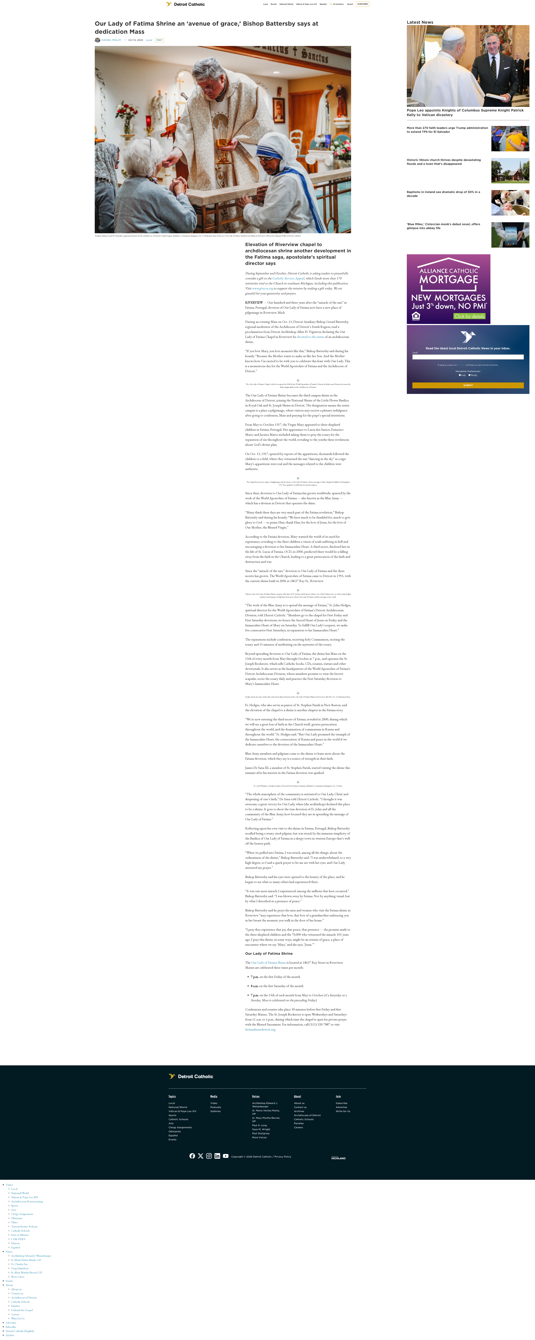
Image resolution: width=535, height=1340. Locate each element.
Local (265, 4)
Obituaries (175, 1131)
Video (213, 1103)
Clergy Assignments (180, 1127)
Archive (10, 1335)
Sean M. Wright (261, 1129)
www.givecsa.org (262, 288)
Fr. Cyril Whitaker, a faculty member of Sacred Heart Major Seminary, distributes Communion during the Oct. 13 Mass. (298, 786)
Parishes (299, 1123)
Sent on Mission (20, 1235)
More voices (17, 1276)
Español (323, 4)
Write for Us (343, 1111)
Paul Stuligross (260, 1133)
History (15, 1243)
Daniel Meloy (111, 40)
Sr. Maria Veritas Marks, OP (266, 1112)
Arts (171, 1123)
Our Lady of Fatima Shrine (268, 962)
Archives (299, 1111)
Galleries (215, 1111)
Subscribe (362, 4)
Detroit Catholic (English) (20, 1331)
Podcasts (215, 1107)
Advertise (341, 1107)
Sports (172, 1115)
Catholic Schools (178, 1119)
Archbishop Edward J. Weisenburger (265, 1105)
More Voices (259, 1137)
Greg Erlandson (20, 1268)
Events (274, 4)
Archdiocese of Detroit (307, 1115)
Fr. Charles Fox (19, 1264)
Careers (298, 1127)
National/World (286, 4)
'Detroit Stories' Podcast (24, 1226)
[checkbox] (468, 375)
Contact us (300, 1107)
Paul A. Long (259, 1125)
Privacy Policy (461, 365)
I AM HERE (18, 1239)
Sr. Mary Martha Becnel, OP (266, 1120)
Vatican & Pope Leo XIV (306, 4)
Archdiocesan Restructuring (27, 1201)
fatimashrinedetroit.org (260, 1029)
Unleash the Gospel (22, 1310)
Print (159, 40)
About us (299, 1103)
